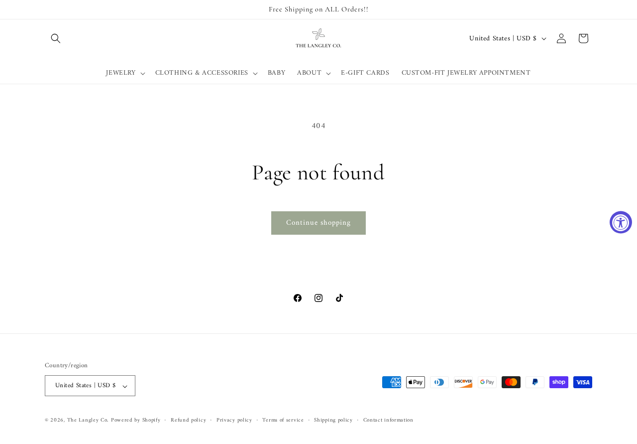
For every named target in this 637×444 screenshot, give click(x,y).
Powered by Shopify (136, 421)
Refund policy (188, 420)
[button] (56, 38)
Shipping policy (333, 420)
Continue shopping (318, 223)
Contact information (388, 420)
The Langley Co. (88, 421)
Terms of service (283, 420)
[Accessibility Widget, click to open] (621, 222)
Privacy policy (234, 420)
